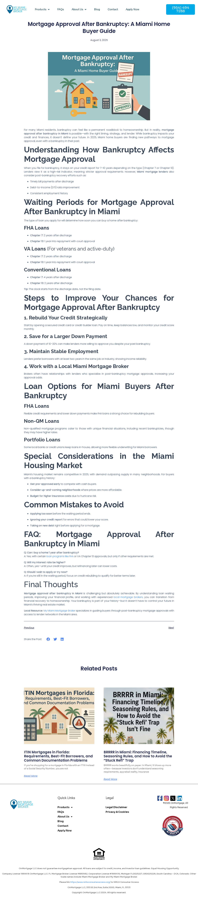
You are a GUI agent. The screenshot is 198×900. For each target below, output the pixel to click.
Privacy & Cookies (117, 812)
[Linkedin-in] (179, 798)
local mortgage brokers (128, 597)
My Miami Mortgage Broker (59, 610)
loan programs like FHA (60, 556)
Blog (97, 9)
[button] (48, 639)
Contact (113, 9)
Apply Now (132, 9)
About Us (77, 9)
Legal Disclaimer (116, 807)
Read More (30, 776)
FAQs (60, 9)
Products (40, 9)
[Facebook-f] (159, 798)
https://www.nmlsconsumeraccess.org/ (90, 882)
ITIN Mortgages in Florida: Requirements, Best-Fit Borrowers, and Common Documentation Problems (58, 756)
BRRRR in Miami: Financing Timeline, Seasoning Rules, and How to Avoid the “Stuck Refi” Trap (138, 756)
